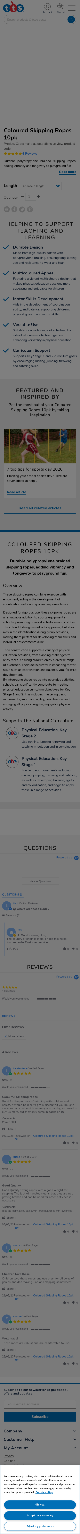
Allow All (40, 1504)
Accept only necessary (40, 1515)
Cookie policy (44, 1492)
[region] (40, 1499)
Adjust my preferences (40, 1526)
